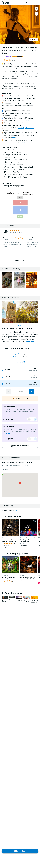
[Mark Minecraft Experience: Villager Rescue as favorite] (16, 558)
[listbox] (20, 355)
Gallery (34, 39)
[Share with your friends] (36, 9)
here (28, 120)
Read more (30, 341)
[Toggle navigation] (37, 3)
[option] (20, 369)
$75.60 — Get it (20, 851)
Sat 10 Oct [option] (25, 355)
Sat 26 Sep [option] (15, 355)
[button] (20, 369)
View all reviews (20, 260)
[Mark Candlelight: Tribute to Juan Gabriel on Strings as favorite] (16, 521)
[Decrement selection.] (8, 391)
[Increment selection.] (31, 391)
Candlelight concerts (26, 128)
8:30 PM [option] (20, 362)
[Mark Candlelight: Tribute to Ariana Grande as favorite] (35, 521)
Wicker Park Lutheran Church (17, 462)
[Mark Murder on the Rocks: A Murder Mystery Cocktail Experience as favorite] (35, 558)
